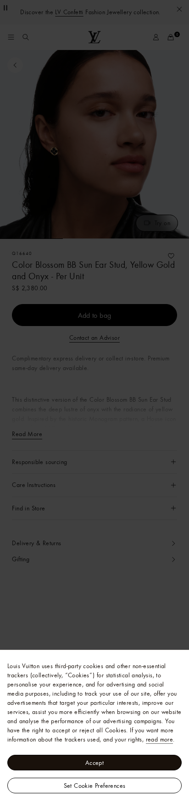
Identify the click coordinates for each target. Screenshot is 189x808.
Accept (94, 762)
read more (159, 739)
